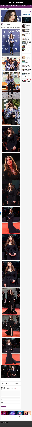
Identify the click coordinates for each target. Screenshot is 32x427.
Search (30, 11)
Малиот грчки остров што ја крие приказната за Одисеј (28, 62)
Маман (13, 5)
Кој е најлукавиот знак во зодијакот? (27, 416)
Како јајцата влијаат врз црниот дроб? (28, 66)
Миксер (16, 5)
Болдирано (6, 5)
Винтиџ (19, 5)
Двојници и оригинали (16, 383)
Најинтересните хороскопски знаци (4, 416)
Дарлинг (22, 5)
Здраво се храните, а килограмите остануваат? (28, 70)
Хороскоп (25, 5)
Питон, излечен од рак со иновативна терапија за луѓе (28, 58)
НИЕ (3, 5)
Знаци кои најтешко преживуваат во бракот (12, 417)
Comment (2, 389)
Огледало (10, 5)
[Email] (0, 214)
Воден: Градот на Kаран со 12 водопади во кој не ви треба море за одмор (28, 75)
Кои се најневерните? (20, 416)
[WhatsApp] (0, 213)
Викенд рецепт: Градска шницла (5, 383)
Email (2, 399)
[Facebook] (0, 212)
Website (2, 402)
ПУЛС (1, 5)
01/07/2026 (10, 418)
